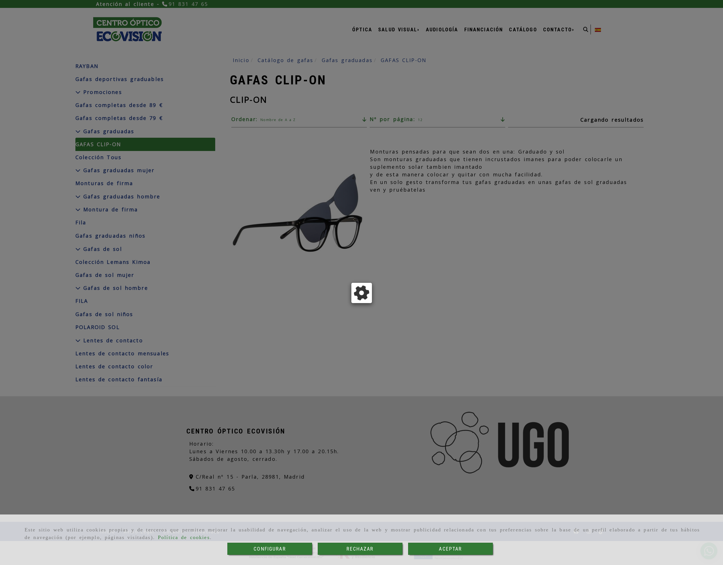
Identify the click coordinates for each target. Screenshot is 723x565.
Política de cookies (184, 537)
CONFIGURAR (270, 549)
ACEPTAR (450, 549)
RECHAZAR (360, 549)
